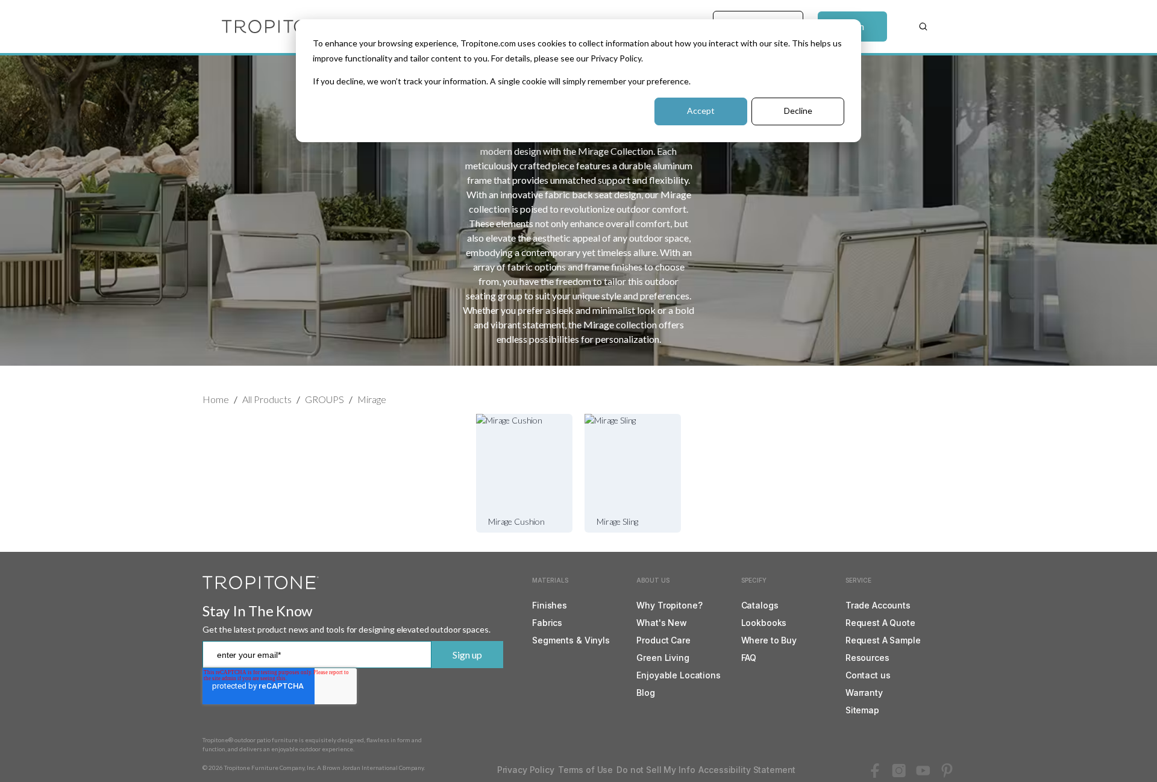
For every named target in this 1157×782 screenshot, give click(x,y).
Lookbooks (764, 623)
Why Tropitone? (669, 605)
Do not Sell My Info (655, 770)
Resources (867, 657)
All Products (267, 399)
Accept (701, 110)
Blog (645, 692)
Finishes (549, 605)
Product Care (663, 640)
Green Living (662, 657)
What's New (661, 623)
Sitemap (862, 710)
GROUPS (324, 399)
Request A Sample (883, 640)
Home (215, 399)
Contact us (868, 675)
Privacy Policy (525, 770)
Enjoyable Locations (678, 675)
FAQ (749, 657)
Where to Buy (769, 640)
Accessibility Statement (746, 770)
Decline (798, 110)
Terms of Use (585, 770)
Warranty (864, 692)
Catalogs (760, 605)
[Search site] (923, 26)
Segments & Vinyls (571, 640)
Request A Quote (880, 623)
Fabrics (547, 623)
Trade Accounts (878, 605)
